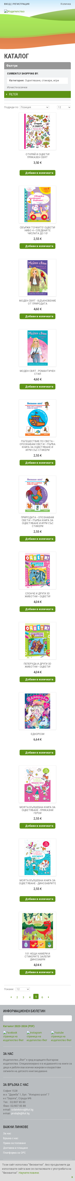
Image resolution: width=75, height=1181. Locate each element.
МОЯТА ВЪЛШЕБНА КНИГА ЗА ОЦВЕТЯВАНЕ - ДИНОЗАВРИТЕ (37, 882)
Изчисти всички (17, 87)
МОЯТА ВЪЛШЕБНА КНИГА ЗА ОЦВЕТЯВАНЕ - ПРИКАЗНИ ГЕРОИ (37, 810)
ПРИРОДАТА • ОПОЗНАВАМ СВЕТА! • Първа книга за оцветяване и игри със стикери (37, 521)
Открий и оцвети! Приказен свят (38, 156)
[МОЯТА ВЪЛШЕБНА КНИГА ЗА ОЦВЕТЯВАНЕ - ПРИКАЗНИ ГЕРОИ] (37, 784)
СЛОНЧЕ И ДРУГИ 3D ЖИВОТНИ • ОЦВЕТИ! (37, 595)
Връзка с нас (10, 1138)
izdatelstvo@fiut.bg (22, 1109)
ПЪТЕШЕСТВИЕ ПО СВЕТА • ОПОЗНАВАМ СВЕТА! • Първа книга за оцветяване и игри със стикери (37, 445)
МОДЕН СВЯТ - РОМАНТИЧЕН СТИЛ (37, 372)
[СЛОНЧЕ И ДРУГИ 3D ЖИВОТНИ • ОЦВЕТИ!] (37, 570)
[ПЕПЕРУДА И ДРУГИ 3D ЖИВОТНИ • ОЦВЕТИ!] (37, 640)
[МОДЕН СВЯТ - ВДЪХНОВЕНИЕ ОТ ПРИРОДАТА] (37, 277)
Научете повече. (29, 1172)
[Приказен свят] (37, 131)
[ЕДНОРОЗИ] (37, 711)
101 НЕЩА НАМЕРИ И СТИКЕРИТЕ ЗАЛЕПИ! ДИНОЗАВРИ (37, 956)
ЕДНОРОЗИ (37, 734)
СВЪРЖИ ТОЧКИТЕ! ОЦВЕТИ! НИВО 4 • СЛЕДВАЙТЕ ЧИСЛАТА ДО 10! (37, 230)
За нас (7, 1133)
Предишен (11, 997)
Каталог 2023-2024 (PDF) (18, 1026)
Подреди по (11, 107)
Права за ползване (14, 1143)
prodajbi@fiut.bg (20, 1113)
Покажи (8, 989)
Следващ (48, 997)
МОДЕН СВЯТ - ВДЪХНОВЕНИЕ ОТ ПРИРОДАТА (37, 302)
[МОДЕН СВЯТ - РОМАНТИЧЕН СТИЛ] (37, 348)
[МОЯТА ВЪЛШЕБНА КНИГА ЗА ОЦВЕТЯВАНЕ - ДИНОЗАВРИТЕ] (37, 857)
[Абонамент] (69, 1018)
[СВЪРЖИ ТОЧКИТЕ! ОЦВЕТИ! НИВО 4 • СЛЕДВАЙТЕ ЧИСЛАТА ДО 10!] (37, 204)
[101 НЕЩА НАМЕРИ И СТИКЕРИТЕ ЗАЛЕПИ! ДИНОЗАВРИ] (37, 930)
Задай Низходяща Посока (53, 107)
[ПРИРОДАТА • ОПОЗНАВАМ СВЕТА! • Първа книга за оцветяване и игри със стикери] (37, 494)
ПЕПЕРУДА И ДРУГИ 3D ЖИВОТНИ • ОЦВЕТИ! (37, 665)
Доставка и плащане (15, 1147)
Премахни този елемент (64, 80)
